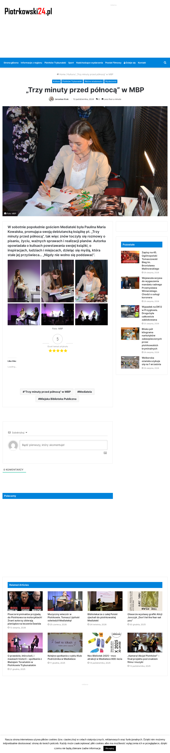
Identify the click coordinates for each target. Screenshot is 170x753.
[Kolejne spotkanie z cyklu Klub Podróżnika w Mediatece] (65, 642)
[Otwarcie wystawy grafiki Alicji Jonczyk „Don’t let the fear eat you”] (145, 601)
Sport (71, 62)
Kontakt (142, 62)
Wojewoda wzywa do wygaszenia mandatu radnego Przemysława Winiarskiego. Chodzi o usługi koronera (152, 288)
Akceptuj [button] (109, 748)
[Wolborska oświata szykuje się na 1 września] (130, 362)
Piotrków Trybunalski (55, 62)
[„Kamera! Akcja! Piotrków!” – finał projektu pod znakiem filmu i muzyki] (145, 642)
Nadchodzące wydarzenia (89, 62)
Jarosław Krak (62, 99)
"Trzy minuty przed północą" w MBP (47, 391)
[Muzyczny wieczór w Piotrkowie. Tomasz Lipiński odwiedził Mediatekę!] (65, 601)
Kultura (71, 74)
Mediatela (85, 391)
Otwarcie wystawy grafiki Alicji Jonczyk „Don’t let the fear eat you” (145, 617)
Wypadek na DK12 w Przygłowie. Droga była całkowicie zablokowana (152, 313)
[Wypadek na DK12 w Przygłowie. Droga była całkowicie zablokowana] (130, 311)
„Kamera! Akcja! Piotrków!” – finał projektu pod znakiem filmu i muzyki (143, 658)
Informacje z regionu (31, 62)
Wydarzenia (110, 81)
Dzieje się (130, 62)
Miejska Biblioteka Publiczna (58, 399)
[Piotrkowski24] (28, 11)
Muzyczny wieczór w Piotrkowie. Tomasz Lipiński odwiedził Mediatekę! (64, 617)
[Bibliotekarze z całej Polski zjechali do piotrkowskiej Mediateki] (105, 601)
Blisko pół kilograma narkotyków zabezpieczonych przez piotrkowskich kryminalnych (152, 339)
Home (62, 74)
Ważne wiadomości (94, 81)
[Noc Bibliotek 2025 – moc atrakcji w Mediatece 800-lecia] (105, 642)
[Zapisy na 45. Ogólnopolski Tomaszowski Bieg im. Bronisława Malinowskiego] (130, 257)
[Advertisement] (114, 30)
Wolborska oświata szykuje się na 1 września (151, 361)
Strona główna (11, 62)
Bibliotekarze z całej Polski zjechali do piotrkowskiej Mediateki (102, 617)
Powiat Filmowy (113, 62)
